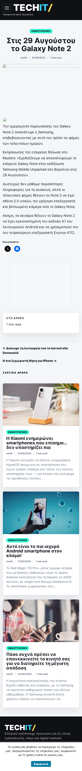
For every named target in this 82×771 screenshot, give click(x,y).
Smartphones (40, 31)
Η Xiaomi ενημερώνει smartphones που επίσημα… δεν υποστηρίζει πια (36, 443)
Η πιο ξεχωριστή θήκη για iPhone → (30, 361)
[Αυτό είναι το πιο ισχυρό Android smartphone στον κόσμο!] (41, 513)
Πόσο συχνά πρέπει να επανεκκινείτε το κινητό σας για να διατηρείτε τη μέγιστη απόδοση (38, 661)
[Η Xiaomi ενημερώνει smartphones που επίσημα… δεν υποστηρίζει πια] (41, 404)
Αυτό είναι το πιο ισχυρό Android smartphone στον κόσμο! (34, 551)
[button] (41, 764)
